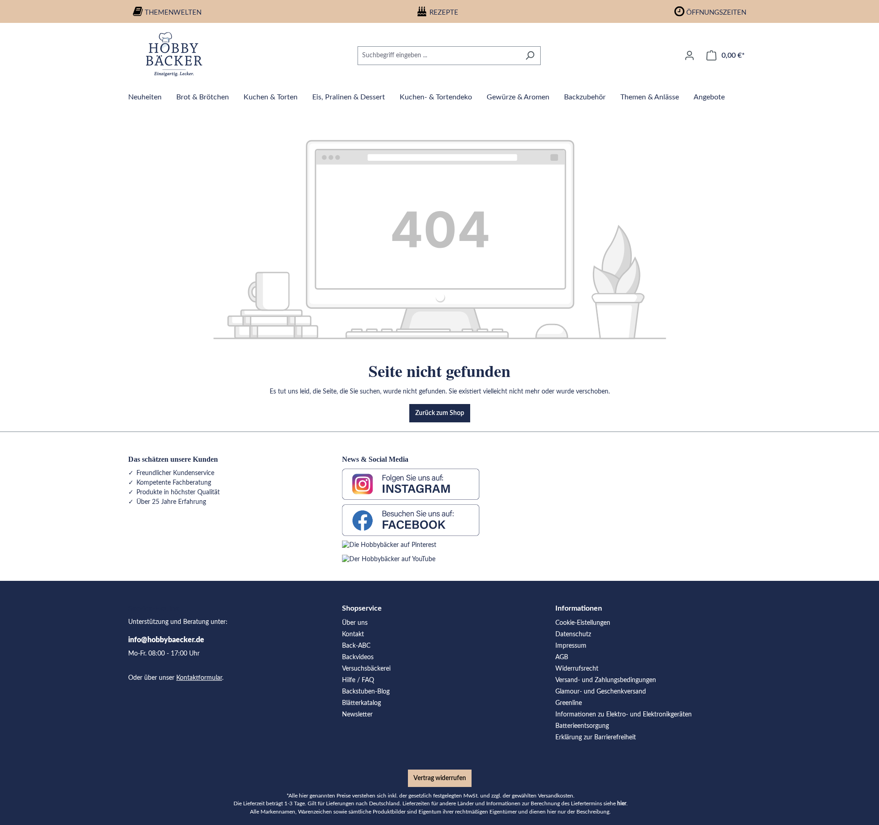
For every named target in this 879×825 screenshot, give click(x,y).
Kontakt (353, 634)
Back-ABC (356, 646)
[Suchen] (530, 55)
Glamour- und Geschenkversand (600, 691)
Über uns (355, 623)
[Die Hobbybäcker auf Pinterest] (389, 545)
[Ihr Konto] (689, 55)
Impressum (570, 646)
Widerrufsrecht (576, 669)
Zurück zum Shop (439, 413)
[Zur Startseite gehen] (174, 54)
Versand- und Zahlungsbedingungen (605, 680)
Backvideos (358, 657)
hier (621, 803)
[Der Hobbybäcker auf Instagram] (410, 484)
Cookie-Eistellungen (582, 623)
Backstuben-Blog (366, 691)
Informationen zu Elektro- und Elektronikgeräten (623, 714)
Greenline (568, 703)
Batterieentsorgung (582, 726)
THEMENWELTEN (173, 12)
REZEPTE (443, 12)
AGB (561, 657)
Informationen (578, 608)
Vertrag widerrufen (439, 778)
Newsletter (357, 714)
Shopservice (362, 608)
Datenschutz (573, 634)
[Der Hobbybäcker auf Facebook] (410, 520)
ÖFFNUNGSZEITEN (716, 12)
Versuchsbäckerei (366, 669)
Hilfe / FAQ (358, 680)
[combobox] (439, 55)
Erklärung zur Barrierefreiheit (595, 737)
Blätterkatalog (361, 703)
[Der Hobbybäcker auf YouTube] (388, 559)
